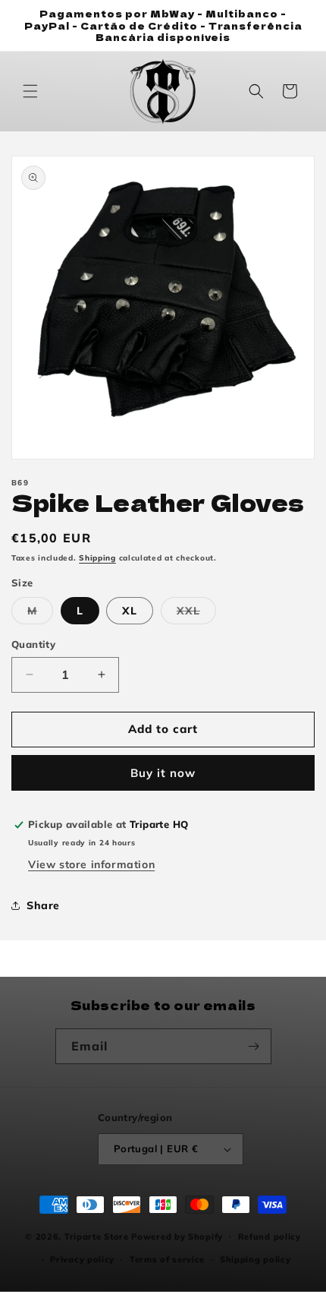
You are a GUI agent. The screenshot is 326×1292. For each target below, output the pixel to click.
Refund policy (269, 1236)
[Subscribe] (254, 1046)
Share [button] (43, 905)
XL (129, 611)
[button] (30, 91)
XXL (196, 613)
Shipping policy (255, 1259)
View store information (91, 864)
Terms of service (167, 1259)
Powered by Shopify (177, 1235)
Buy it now (163, 773)
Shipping (97, 558)
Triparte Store (96, 1235)
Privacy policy (82, 1259)
